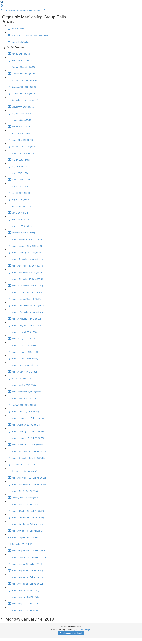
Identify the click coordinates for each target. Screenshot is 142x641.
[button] (1, 2)
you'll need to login (82, 629)
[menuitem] (1, 6)
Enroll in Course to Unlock (71, 633)
